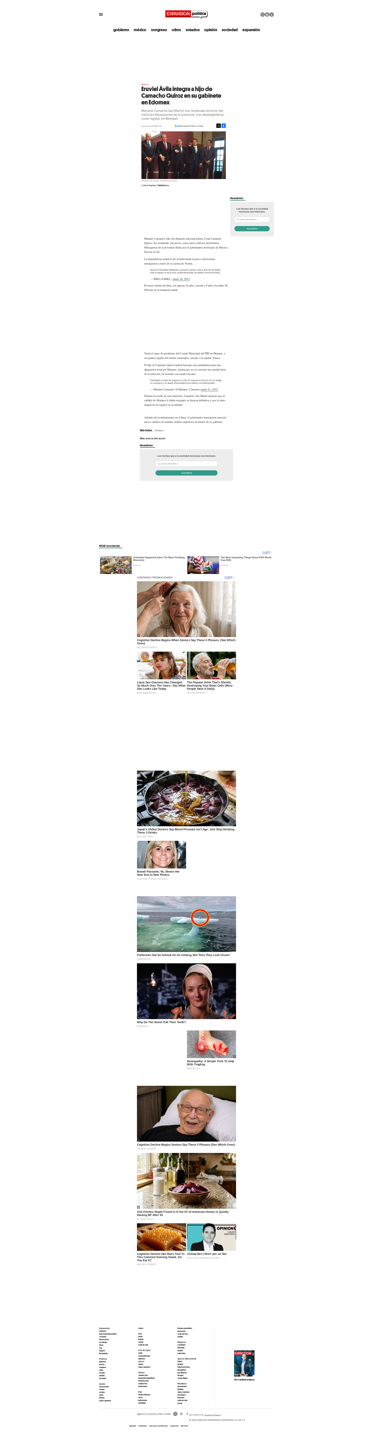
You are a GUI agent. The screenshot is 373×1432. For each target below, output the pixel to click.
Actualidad (181, 1344)
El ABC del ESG (182, 1334)
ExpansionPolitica (187, 1414)
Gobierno (102, 1361)
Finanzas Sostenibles (184, 1328)
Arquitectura (142, 1383)
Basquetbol (181, 1369)
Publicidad (132, 1426)
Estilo (140, 1353)
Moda (101, 1395)
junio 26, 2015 (181, 279)
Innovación (181, 1331)
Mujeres (102, 1350)
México (145, 84)
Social (140, 1397)
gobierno (121, 29)
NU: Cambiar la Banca (244, 1379)
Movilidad (142, 1403)
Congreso (102, 1367)
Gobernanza (142, 1400)
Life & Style (144, 1350)
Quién (102, 1383)
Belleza (101, 1397)
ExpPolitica (175, 1414)
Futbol (179, 1361)
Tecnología (103, 1342)
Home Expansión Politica (108, 1334)
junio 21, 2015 (209, 389)
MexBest (182, 1383)
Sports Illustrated (186, 1358)
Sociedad (230, 29)
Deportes (141, 1358)
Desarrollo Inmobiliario (146, 1378)
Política (159, 430)
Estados (102, 1372)
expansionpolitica (181, 1414)
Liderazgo (180, 1347)
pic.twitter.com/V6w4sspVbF (202, 383)
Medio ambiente (144, 1394)
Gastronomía (182, 1386)
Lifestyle (180, 1375)
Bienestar (180, 1397)
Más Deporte (182, 1372)
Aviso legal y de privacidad (158, 1426)
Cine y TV (141, 1361)
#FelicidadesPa (181, 383)
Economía (102, 1336)
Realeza (101, 1389)
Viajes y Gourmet (105, 1400)
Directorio (184, 1426)
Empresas (102, 1331)
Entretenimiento (144, 1356)
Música (140, 1364)
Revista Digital (182, 1378)
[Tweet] (218, 126)
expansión (251, 29)
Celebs (140, 1342)
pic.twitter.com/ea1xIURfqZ (207, 272)
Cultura (140, 1328)
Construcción (143, 1375)
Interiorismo (142, 1386)
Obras (101, 1345)
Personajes (181, 1394)
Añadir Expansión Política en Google (190, 126)
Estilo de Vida (182, 1400)
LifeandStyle (103, 1353)
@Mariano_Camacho (179, 269)
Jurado (179, 1403)
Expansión (104, 1328)
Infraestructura (143, 1380)
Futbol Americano (183, 1367)
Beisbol (180, 1364)
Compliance (142, 1426)
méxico (140, 29)
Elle (140, 1333)
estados (192, 29)
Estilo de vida (143, 1344)
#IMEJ (217, 269)
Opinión (102, 1375)
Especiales (181, 1353)
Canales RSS (174, 1426)
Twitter (262, 14)
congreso (159, 29)
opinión (210, 29)
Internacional (104, 1339)
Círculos (102, 1392)
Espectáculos (104, 1386)
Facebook (271, 14)
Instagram (267, 14)
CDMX (176, 29)
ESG (100, 1348)
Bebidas (180, 1389)
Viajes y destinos (183, 1392)
